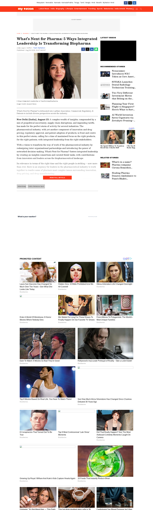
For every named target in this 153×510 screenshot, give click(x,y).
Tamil (82, 2)
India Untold (120, 9)
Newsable (49, 2)
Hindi (93, 2)
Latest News (44, 9)
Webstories (108, 9)
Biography (60, 9)
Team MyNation (39, 48)
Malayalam (41, 2)
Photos (129, 9)
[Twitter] (130, 3)
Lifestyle (69, 9)
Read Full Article (57, 177)
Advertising (22, 186)
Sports (100, 9)
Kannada (57, 2)
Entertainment (80, 9)
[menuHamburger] (137, 9)
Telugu (76, 2)
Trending (92, 9)
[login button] (133, 9)
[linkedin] (134, 3)
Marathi (99, 2)
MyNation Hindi (108, 2)
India (53, 9)
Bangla (87, 2)
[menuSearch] (141, 9)
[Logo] (27, 9)
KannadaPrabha (67, 2)
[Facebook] (126, 3)
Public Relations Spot (36, 186)
